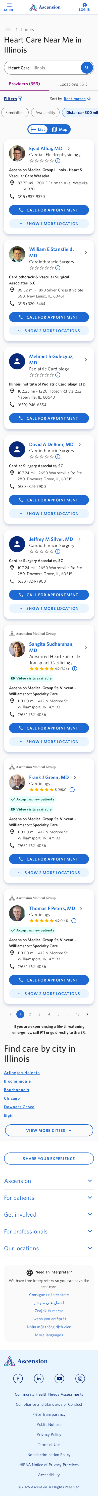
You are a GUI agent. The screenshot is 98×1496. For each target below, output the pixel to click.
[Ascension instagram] (80, 1379)
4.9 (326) (62, 669)
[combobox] (44, 67)
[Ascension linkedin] (39, 1379)
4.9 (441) (61, 921)
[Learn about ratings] (75, 669)
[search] (87, 68)
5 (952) (61, 790)
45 (77, 1014)
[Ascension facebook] (18, 1379)
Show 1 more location (52, 223)
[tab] (24, 84)
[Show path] (8, 29)
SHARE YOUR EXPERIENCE (49, 1158)
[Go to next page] (87, 1014)
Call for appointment (53, 210)
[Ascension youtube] (59, 1379)
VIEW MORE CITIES (45, 1130)
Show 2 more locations (52, 330)
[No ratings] (58, 161)
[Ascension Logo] (49, 1361)
